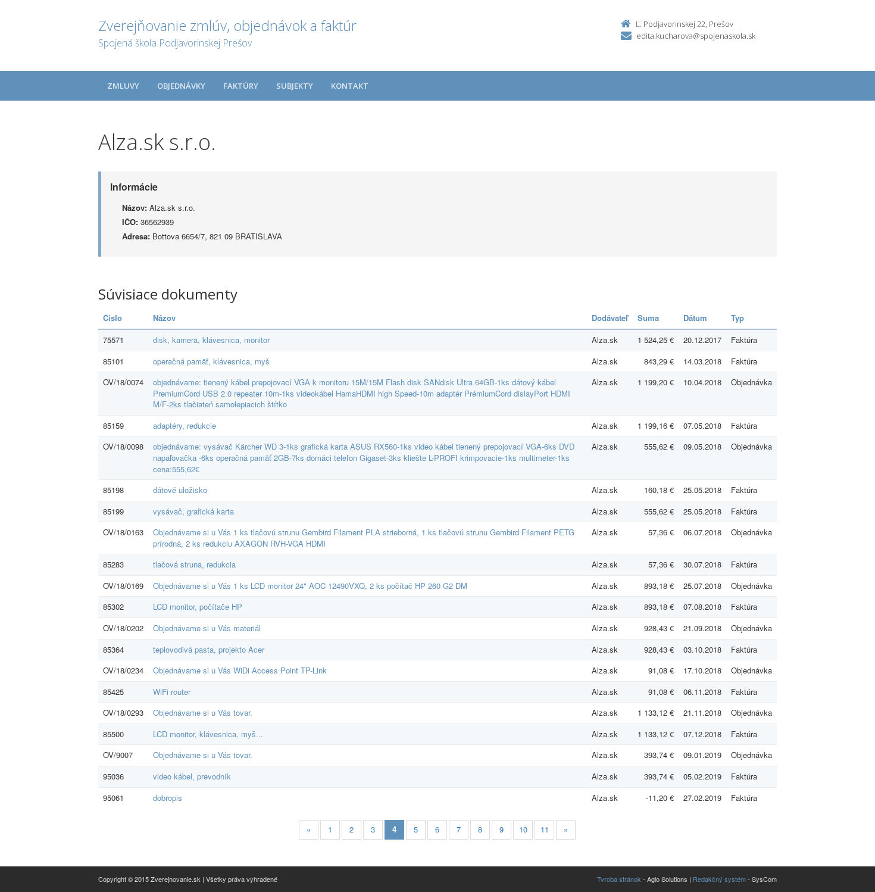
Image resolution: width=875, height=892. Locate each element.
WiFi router (171, 691)
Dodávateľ (610, 317)
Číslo (112, 317)
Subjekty (294, 85)
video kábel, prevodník (192, 776)
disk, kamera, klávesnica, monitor (211, 339)
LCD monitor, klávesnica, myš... (208, 734)
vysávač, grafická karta (193, 511)
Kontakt (349, 85)
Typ (737, 317)
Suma (648, 317)
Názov (164, 317)
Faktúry (240, 85)
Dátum (695, 317)
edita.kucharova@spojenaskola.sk (695, 35)
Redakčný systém (719, 879)
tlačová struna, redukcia (194, 564)
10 (523, 829)
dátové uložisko (180, 489)
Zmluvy (123, 85)
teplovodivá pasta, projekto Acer (208, 649)
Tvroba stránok (619, 879)
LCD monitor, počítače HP (197, 606)
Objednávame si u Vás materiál (207, 628)
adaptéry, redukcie (184, 425)
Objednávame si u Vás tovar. (202, 712)
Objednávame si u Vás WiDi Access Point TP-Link (240, 670)
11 (544, 829)
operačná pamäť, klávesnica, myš (211, 361)
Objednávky (181, 85)
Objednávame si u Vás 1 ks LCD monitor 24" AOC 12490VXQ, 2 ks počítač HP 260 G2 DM (310, 585)
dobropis (167, 797)
